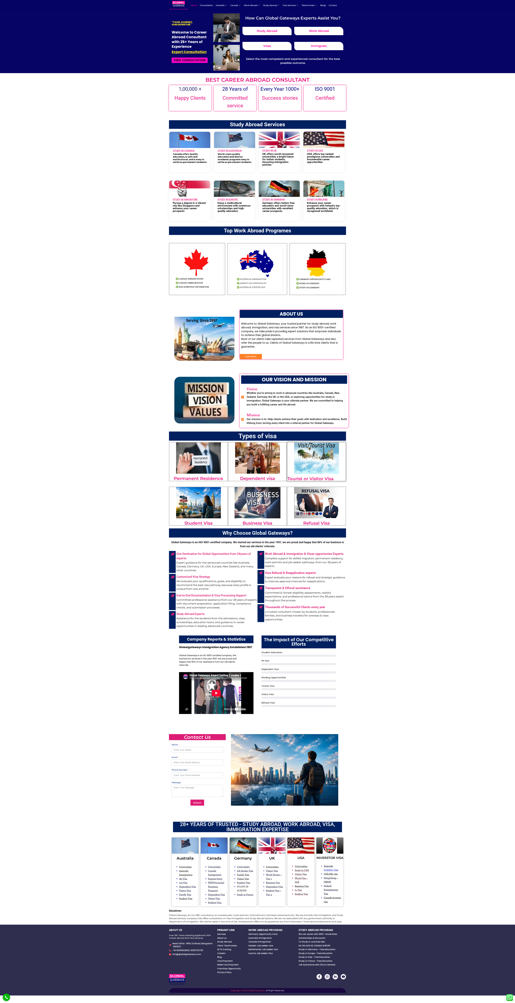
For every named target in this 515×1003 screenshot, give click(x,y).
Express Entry (215, 878)
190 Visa (183, 882)
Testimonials (308, 5)
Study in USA (302, 870)
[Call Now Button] (6, 997)
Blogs (323, 5)
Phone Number (179, 770)
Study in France (245, 894)
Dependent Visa (187, 886)
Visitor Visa (185, 890)
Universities (214, 866)
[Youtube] (343, 976)
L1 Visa (298, 889)
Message (176, 782)
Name (175, 744)
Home (194, 5)
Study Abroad (270, 5)
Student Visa (215, 902)
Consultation (206, 5)
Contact (333, 5)
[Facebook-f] (319, 976)
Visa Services (289, 5)
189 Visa (183, 878)
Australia (220, 5)
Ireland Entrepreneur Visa (331, 889)
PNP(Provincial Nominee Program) (216, 886)
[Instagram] (327, 976)
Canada (234, 5)
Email (174, 757)
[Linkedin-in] (335, 976)
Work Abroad (250, 5)
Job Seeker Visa (245, 870)
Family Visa (185, 894)
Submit (197, 802)
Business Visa (273, 882)
